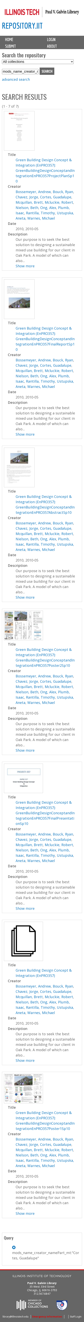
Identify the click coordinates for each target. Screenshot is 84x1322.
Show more (25, 266)
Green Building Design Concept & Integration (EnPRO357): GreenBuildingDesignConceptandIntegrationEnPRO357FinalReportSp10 (45, 339)
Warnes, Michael (41, 218)
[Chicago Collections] (32, 1309)
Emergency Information (47, 1316)
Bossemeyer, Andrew (33, 191)
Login (51, 39)
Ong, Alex (48, 207)
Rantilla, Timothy (40, 213)
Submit (10, 46)
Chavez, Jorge (27, 197)
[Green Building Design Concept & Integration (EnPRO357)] (23, 959)
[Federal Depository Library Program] (61, 1309)
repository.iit (22, 25)
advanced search (16, 79)
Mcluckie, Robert (59, 202)
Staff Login (75, 1316)
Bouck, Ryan (63, 191)
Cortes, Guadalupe (55, 197)
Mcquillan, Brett (29, 202)
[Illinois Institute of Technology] (42, 1276)
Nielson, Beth (27, 207)
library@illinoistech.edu (16, 1316)
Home (9, 39)
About (52, 46)
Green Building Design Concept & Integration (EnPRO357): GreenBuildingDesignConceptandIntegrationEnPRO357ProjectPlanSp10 (45, 170)
